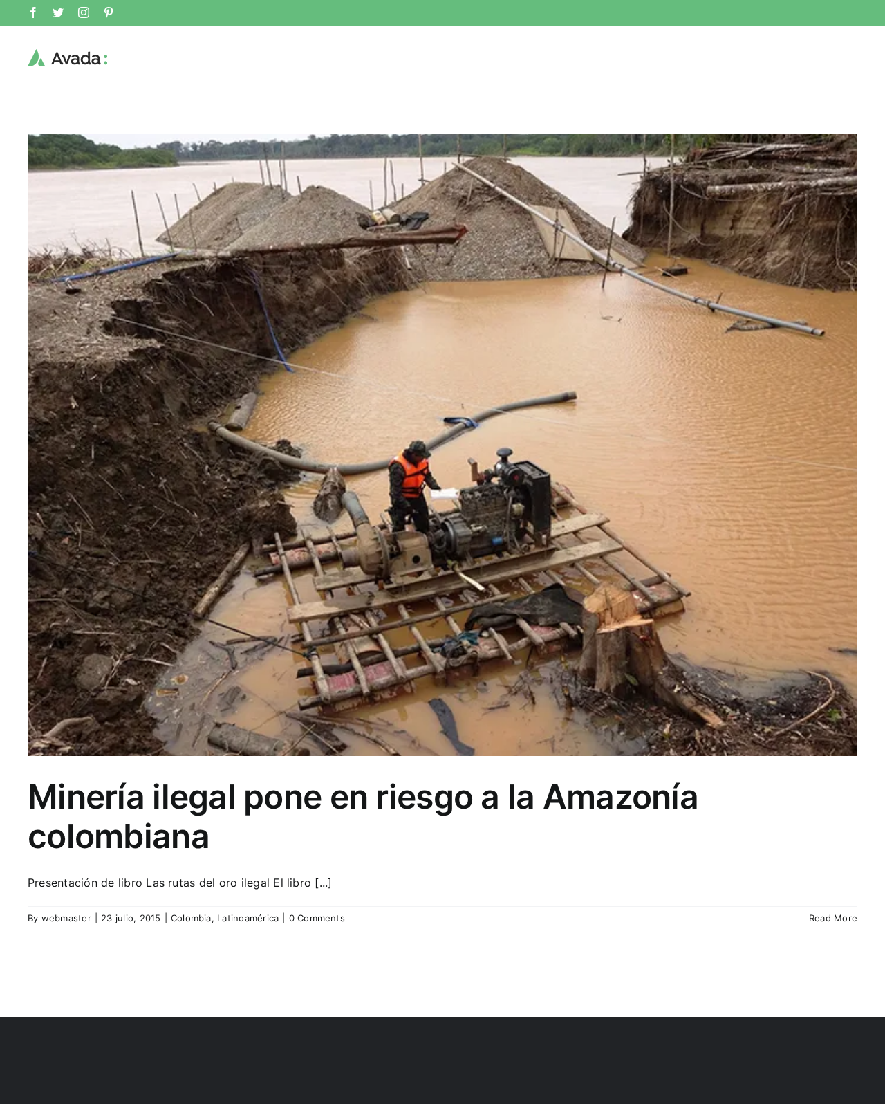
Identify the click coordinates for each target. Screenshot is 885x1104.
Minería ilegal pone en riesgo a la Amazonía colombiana (363, 816)
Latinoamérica (248, 917)
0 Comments (317, 917)
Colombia (191, 917)
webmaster (66, 917)
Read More (833, 917)
